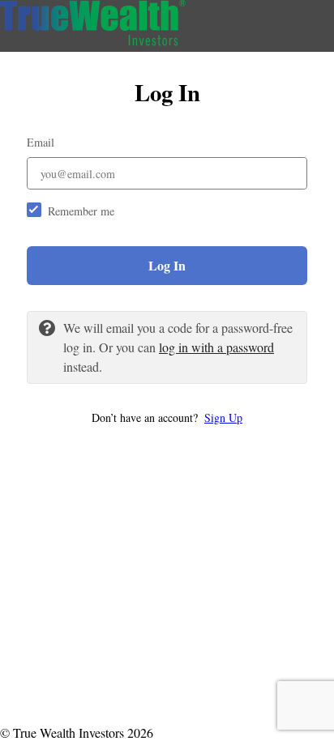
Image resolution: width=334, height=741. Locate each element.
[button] (167, 417)
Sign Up (223, 417)
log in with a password (216, 347)
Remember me (81, 211)
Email (40, 142)
